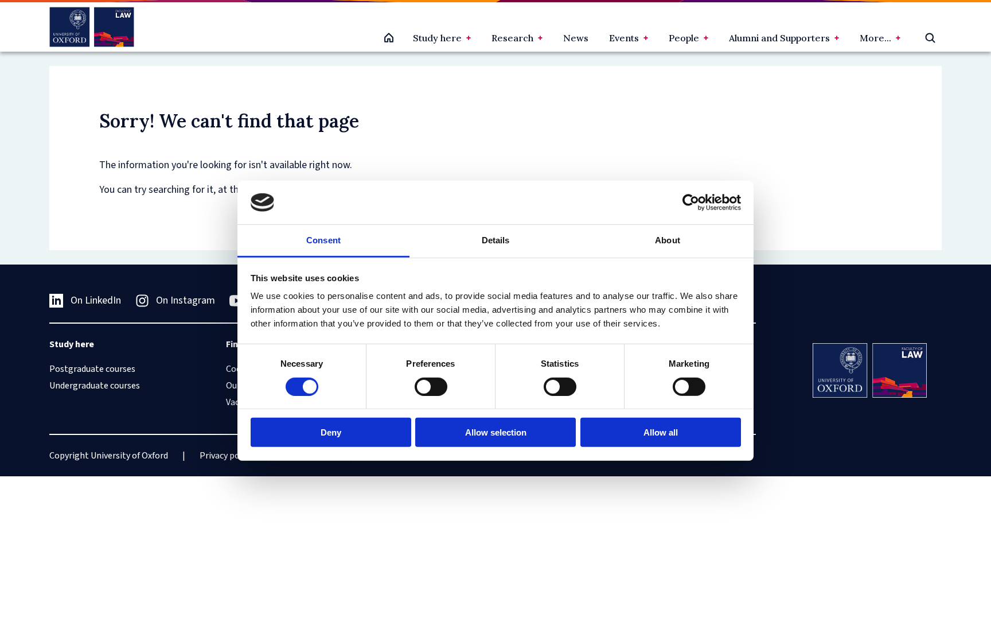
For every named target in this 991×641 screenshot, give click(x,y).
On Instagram (185, 300)
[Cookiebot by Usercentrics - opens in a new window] (691, 202)
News (575, 38)
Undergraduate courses (94, 385)
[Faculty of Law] (91, 27)
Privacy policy (226, 455)
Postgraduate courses (92, 369)
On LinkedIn (96, 300)
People (684, 38)
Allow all (660, 432)
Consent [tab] (323, 240)
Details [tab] (496, 240)
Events (624, 38)
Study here (437, 38)
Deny (331, 432)
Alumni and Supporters (779, 38)
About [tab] (667, 240)
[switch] (431, 386)
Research (512, 38)
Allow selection (495, 432)
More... (875, 38)
